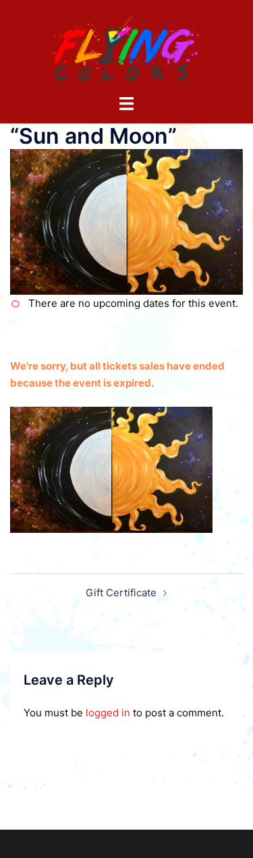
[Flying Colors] (126, 46)
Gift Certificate (121, 592)
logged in (108, 712)
